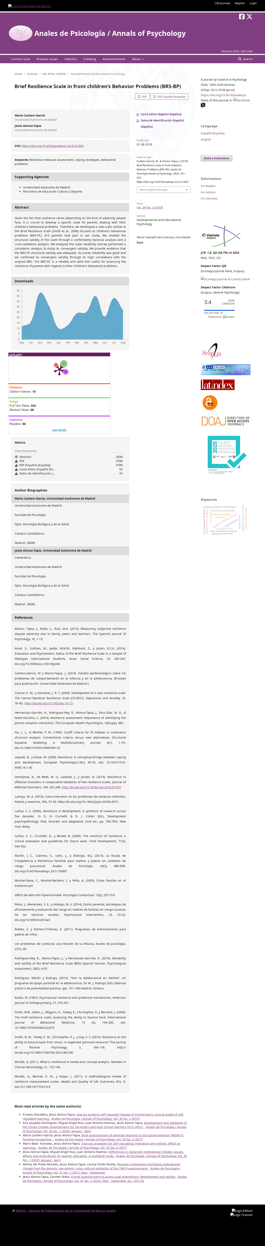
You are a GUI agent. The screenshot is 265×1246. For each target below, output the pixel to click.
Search (247, 59)
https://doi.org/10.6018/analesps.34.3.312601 (52, 146)
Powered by (215, 316)
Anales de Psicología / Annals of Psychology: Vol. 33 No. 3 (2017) (99, 1139)
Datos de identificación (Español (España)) (162, 124)
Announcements (114, 59)
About (136, 59)
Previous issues (47, 59)
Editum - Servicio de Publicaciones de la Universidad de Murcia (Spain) (66, 1211)
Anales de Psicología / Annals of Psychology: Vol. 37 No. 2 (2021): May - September (102, 1170)
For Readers (208, 186)
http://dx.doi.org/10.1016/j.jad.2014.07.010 (91, 787)
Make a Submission (216, 158)
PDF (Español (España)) (171, 96)
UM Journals (222, 3)
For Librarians (209, 198)
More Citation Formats (153, 190)
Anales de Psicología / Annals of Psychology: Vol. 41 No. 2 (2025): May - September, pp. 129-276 (105, 1179)
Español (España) (212, 133)
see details (59, 430)
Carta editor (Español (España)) (161, 114)
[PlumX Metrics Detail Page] (59, 369)
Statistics (71, 59)
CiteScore (228, 302)
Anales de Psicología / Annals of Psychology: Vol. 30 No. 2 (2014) (96, 1119)
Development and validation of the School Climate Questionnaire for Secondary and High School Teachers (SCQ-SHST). (105, 1125)
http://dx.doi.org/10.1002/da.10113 (48, 703)
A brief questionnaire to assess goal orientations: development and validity (123, 1177)
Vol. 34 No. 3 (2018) (54, 74)
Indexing (90, 59)
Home (18, 74)
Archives (32, 74)
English (206, 139)
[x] (203, 106)
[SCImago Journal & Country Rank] (225, 279)
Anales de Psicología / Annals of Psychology (110, 33)
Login (253, 3)
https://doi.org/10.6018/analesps (223, 95)
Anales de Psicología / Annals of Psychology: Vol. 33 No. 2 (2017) (83, 1148)
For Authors (208, 192)
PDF (144, 96)
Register (240, 3)
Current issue (20, 59)
